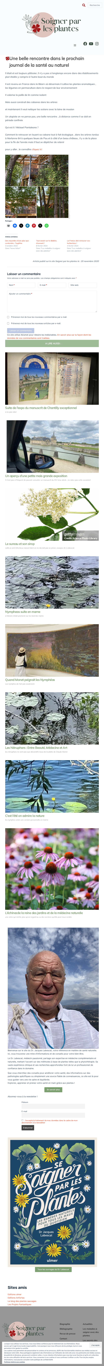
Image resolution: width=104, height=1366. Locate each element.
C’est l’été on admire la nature (24, 816)
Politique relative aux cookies (14, 1362)
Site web (74, 285)
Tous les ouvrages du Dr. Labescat (53, 1269)
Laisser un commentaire (21, 330)
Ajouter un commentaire (20, 294)
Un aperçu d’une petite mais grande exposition (36, 476)
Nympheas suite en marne (22, 612)
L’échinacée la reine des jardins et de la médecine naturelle (44, 913)
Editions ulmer (14, 1294)
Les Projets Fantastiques (19, 1304)
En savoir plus (53, 1089)
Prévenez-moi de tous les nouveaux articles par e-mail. (36, 323)
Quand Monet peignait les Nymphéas (30, 680)
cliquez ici (37, 149)
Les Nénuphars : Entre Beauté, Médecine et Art (36, 748)
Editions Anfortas (16, 1297)
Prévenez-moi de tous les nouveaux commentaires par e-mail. (39, 317)
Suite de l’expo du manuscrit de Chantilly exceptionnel (41, 408)
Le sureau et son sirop (19, 544)
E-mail (43, 285)
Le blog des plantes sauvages (22, 1301)
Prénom (25, 1102)
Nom (12, 285)
